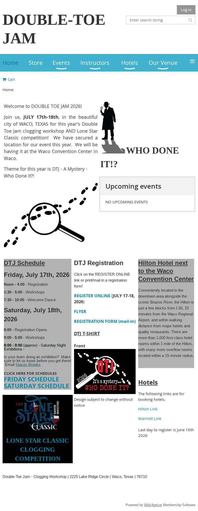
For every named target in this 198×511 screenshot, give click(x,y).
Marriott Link (149, 418)
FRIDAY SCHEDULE (31, 379)
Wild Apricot (153, 505)
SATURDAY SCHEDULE (36, 385)
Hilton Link (148, 408)
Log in (186, 9)
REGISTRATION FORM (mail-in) (105, 321)
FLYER (80, 311)
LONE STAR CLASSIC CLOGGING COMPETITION (37, 449)
